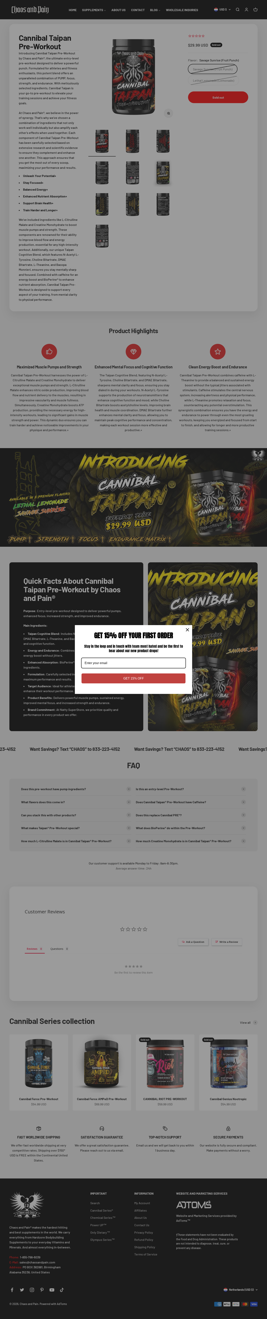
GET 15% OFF (133, 678)
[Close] (187, 629)
